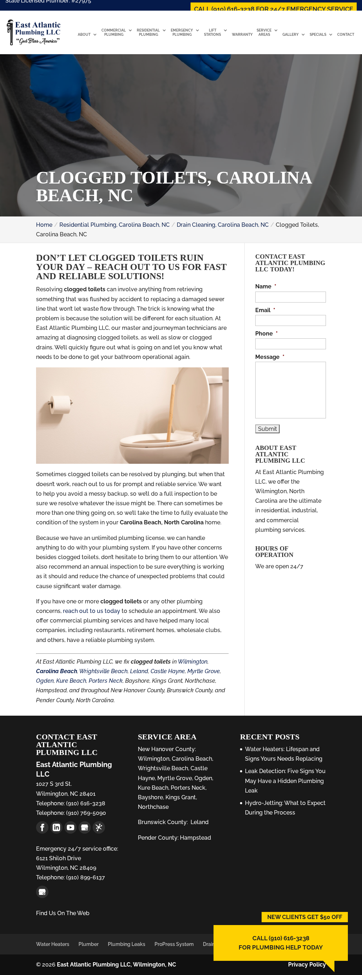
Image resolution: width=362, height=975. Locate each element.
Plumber (88, 944)
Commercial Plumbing (113, 32)
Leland (139, 671)
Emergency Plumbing (182, 32)
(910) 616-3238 (85, 803)
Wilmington (193, 661)
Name (265, 286)
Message (270, 357)
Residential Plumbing (148, 32)
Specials (318, 34)
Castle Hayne (168, 671)
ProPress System (174, 944)
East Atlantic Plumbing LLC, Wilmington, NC (116, 964)
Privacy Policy (307, 964)
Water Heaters (52, 944)
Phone (266, 333)
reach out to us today (91, 611)
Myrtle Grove (203, 671)
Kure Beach (71, 680)
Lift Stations (212, 32)
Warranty (242, 34)
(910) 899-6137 (85, 877)
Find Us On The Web (62, 913)
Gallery (290, 34)
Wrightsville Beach (103, 671)
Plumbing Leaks (126, 944)
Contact (345, 34)
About (84, 34)
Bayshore (150, 797)
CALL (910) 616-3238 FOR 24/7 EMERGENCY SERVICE (273, 9)
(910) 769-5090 (85, 813)
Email (265, 310)
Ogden (45, 680)
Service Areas (264, 32)
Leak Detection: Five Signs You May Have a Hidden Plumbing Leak (285, 781)
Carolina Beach (192, 758)
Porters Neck (106, 680)
